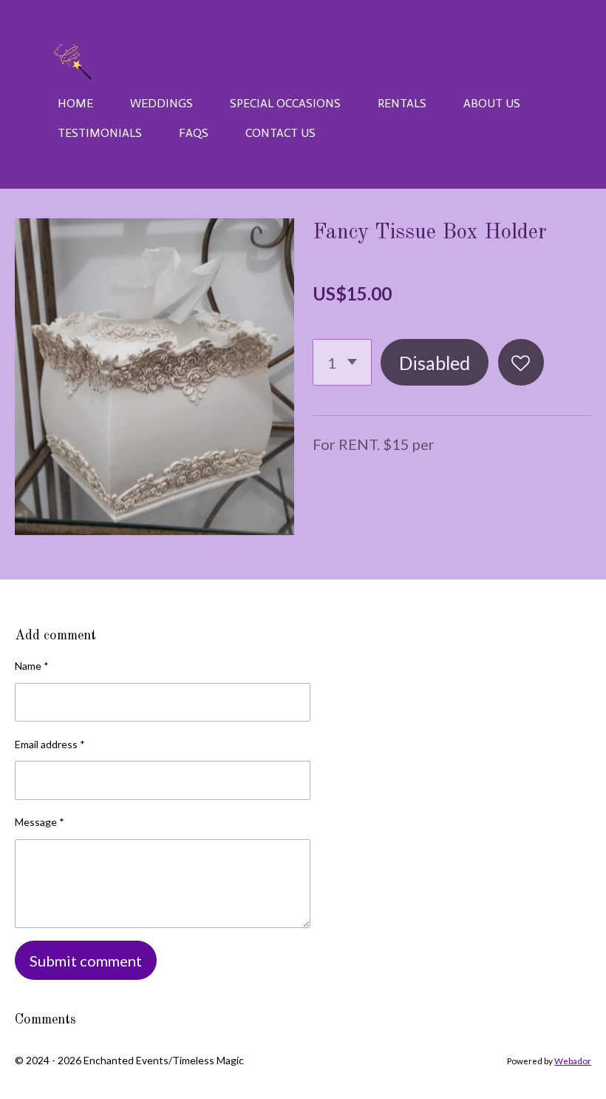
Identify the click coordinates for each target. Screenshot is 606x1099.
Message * (39, 822)
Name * (32, 665)
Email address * (50, 744)
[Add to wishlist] (521, 362)
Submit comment (86, 960)
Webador (572, 1060)
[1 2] (342, 362)
